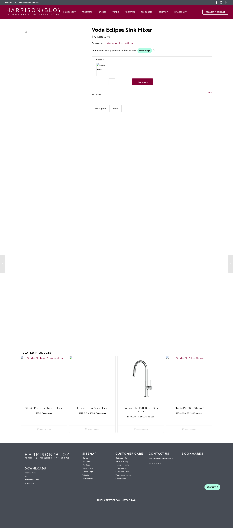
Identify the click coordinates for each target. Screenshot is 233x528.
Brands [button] (102, 11)
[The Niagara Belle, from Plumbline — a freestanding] (83, 517)
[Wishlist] (193, 12)
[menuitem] (11, 2)
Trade (116, 11)
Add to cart (142, 81)
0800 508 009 (10, 2)
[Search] (199, 12)
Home (85, 457)
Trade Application (123, 475)
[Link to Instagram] (221, 2)
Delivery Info (121, 457)
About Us (130, 11)
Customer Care (122, 471)
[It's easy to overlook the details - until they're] (216, 517)
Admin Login (87, 471)
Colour (100, 59)
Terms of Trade (122, 464)
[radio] (103, 69)
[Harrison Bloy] (34, 12)
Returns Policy (122, 461)
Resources (146, 11)
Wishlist (85, 475)
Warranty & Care (32, 479)
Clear (210, 92)
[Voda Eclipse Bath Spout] (2, 264)
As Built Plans (30, 472)
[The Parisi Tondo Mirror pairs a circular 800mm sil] (50, 517)
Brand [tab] (115, 108)
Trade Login (87, 468)
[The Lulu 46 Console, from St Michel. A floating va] (16, 517)
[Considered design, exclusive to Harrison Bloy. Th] (183, 517)
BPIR (27, 476)
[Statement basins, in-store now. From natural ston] (149, 517)
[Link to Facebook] (216, 2)
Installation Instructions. (119, 43)
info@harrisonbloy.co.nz (29, 2)
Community (121, 478)
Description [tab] (100, 108)
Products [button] (87, 11)
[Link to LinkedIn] (226, 2)
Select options (45, 429)
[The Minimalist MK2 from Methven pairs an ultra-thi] (116, 517)
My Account (180, 11)
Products (86, 464)
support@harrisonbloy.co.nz (161, 458)
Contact (163, 11)
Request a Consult (215, 11)
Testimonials (87, 478)
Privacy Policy (121, 468)
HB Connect (69, 11)
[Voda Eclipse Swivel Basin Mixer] (230, 264)
